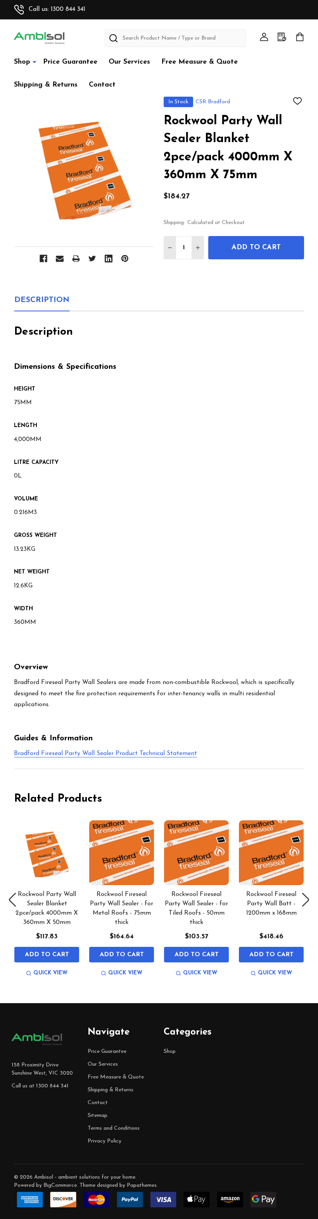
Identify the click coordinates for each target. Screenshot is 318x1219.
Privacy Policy (104, 1141)
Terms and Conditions (114, 1128)
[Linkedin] (109, 259)
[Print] (76, 259)
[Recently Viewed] (282, 37)
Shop (22, 62)
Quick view (50, 973)
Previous (12, 900)
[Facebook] (43, 259)
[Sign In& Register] (264, 37)
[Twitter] (92, 259)
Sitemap (97, 1115)
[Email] (60, 259)
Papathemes (142, 1185)
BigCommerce (60, 1185)
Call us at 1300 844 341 (40, 1086)
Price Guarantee (70, 62)
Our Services (129, 62)
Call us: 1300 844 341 (57, 9)
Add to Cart (256, 247)
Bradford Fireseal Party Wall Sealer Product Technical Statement (105, 753)
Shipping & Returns (46, 85)
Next (305, 900)
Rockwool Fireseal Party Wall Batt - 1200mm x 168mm (271, 903)
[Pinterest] (125, 259)
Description (41, 300)
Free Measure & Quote (199, 62)
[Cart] (300, 37)
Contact (102, 85)
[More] (34, 62)
